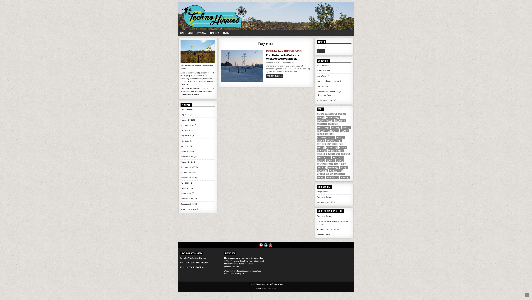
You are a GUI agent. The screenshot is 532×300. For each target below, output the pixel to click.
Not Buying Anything (326, 202)
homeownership (334, 140)
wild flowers (333, 177)
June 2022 (185, 109)
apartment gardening (326, 114)
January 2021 (187, 162)
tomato (321, 167)
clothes (332, 124)
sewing (330, 160)
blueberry (340, 120)
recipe (321, 160)
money (342, 147)
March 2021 (186, 151)
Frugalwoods (322, 192)
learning (337, 144)
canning (321, 124)
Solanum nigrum (324, 164)
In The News (322, 71)
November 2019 (188, 209)
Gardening (321, 65)
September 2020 (188, 178)
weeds (320, 177)
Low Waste (321, 76)
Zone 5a (345, 177)
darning (336, 127)
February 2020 (187, 199)
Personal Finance (325, 95)
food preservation (325, 137)
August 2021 (186, 136)
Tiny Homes (340, 164)
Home (182, 32)
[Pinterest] (261, 245)
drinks (346, 127)
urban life (333, 167)
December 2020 (188, 167)
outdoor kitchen (335, 150)
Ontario (321, 150)
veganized (322, 170)
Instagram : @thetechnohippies (194, 263)
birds (320, 117)
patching (321, 154)
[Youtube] (270, 245)
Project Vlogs (324, 157)
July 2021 (185, 141)
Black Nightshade (325, 120)
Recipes (226, 32)
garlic (320, 140)
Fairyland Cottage (324, 197)
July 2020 (185, 183)
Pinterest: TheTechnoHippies (193, 267)
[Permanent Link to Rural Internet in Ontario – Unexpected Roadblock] (242, 66)
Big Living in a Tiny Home (328, 229)
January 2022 (187, 120)
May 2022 (185, 115)
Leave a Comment (288, 62)
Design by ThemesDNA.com (266, 288)
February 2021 (187, 157)
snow (340, 160)
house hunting (324, 144)
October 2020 (187, 172)
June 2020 (185, 188)
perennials (334, 154)
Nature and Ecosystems (327, 81)
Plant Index (214, 32)
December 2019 (188, 204)
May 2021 (185, 146)
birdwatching (332, 117)
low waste (331, 147)
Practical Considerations (290, 51)
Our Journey (272, 51)
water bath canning (335, 174)
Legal (320, 147)
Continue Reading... (275, 76)
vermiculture (336, 170)
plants (345, 154)
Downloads (201, 32)
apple (342, 114)
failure (344, 130)
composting (323, 127)
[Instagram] (266, 245)
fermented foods (325, 134)
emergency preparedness (328, 130)
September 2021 (188, 130)
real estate (338, 157)
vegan (343, 167)
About (190, 32)
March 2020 (186, 193)
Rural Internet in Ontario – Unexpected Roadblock (282, 57)
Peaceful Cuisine (324, 235)
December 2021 (188, 125)
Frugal (340, 137)
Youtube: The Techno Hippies (193, 258)
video (320, 174)
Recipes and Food (324, 100)
